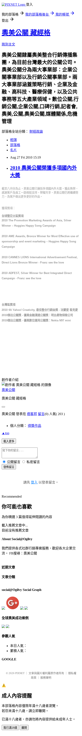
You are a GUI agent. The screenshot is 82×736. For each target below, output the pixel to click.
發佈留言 (8, 467)
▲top (5, 433)
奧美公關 (8, 390)
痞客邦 (32, 414)
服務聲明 (45, 677)
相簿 (13, 140)
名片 (13, 150)
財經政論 (36, 131)
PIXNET (20, 673)
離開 (24, 727)
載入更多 (8, 441)
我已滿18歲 (10, 727)
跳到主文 (8, 44)
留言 (41, 414)
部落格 (15, 145)
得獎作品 (34, 425)
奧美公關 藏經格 (26, 32)
